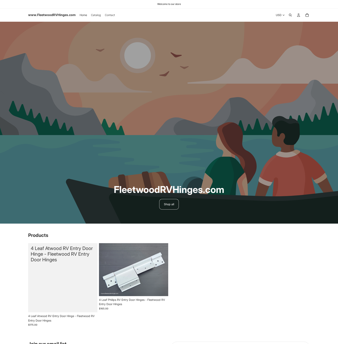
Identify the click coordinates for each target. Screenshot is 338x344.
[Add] (162, 290)
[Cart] (307, 15)
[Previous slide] (105, 269)
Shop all (169, 204)
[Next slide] (162, 269)
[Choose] (91, 306)
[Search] (290, 15)
